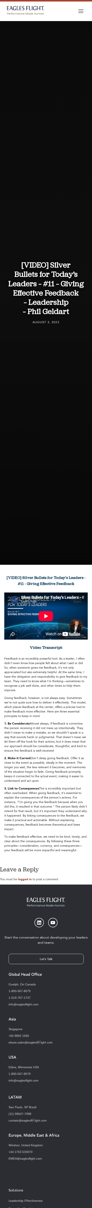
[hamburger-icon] (81, 11)
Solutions (16, 1190)
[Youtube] (53, 922)
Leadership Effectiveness (26, 1201)
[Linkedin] (39, 922)
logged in (25, 879)
